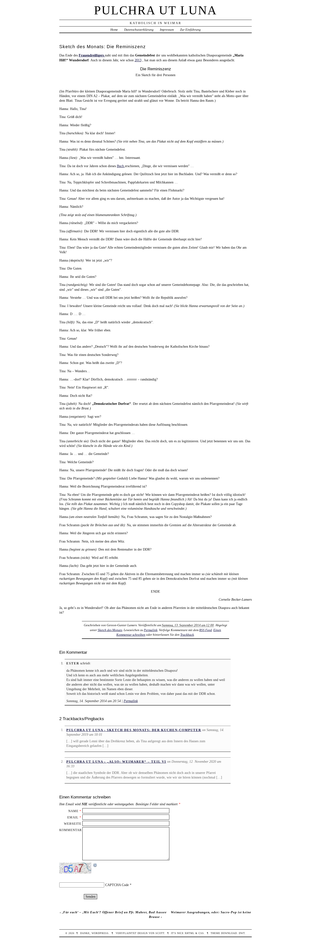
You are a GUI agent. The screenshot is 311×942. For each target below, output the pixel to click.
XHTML (189, 933)
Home (114, 29)
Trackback (187, 634)
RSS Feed (205, 630)
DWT (242, 933)
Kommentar (70, 830)
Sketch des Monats (110, 630)
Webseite (72, 823)
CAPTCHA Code (117, 885)
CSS (201, 933)
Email (72, 817)
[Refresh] (95, 865)
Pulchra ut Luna (155, 10)
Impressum (167, 29)
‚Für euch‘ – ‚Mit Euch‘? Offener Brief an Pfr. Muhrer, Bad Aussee (114, 912)
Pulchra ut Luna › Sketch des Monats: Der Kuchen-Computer (133, 730)
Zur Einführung (190, 29)
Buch (121, 166)
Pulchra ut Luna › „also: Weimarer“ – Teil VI (116, 761)
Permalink (150, 630)
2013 (138, 60)
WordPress (100, 933)
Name (73, 811)
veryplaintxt (126, 933)
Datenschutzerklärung (139, 29)
